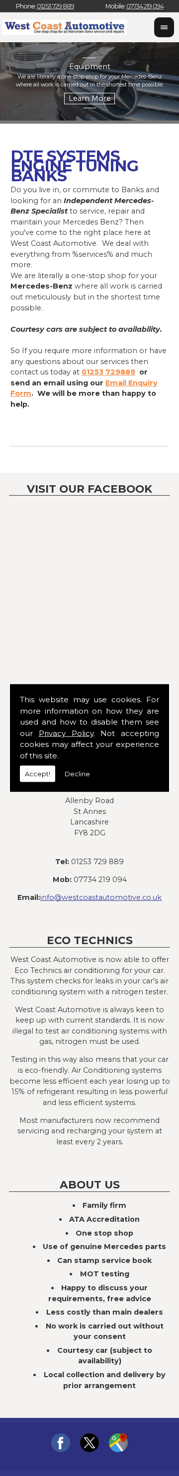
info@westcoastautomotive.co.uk (101, 897)
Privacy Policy (66, 733)
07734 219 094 (145, 6)
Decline (77, 774)
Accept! (37, 774)
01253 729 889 (55, 6)
